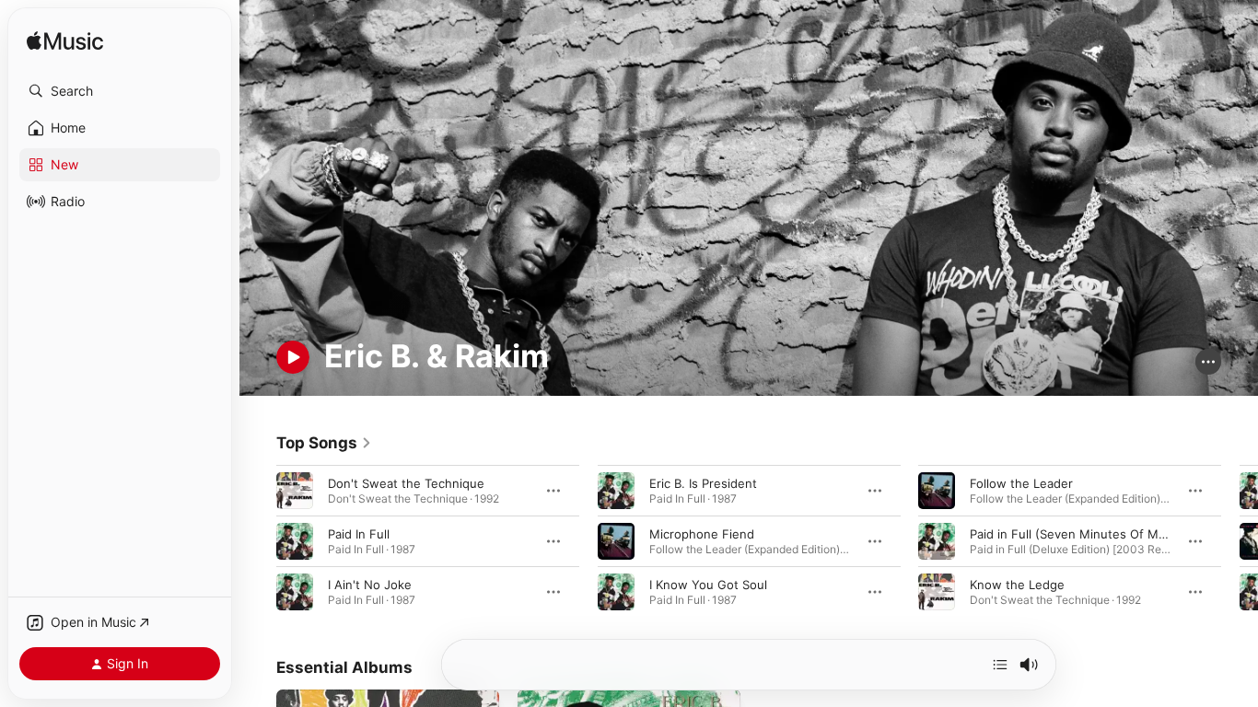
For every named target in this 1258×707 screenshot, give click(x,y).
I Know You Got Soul (708, 584)
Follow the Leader (1021, 483)
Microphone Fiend (701, 534)
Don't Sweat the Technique (406, 483)
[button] (119, 91)
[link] (324, 443)
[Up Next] (1000, 665)
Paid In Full (359, 534)
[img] (65, 41)
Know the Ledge (1017, 584)
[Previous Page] (258, 541)
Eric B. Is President (703, 483)
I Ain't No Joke (370, 584)
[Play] (292, 357)
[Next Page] (1239, 541)
